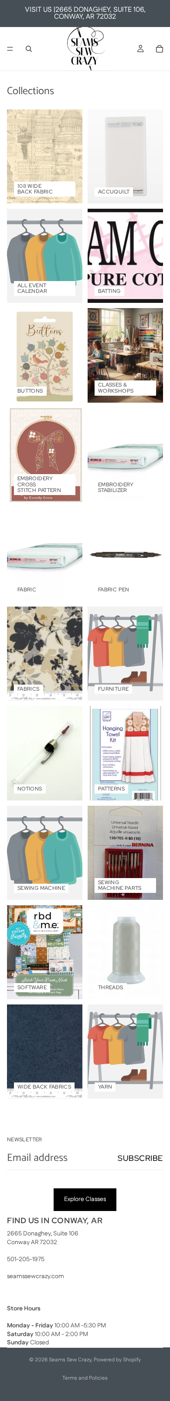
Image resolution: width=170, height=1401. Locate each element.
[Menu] (10, 49)
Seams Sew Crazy (70, 1360)
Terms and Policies (85, 1378)
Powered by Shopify (117, 1360)
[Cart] (159, 48)
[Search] (28, 48)
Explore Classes (85, 1199)
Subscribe (140, 1158)
